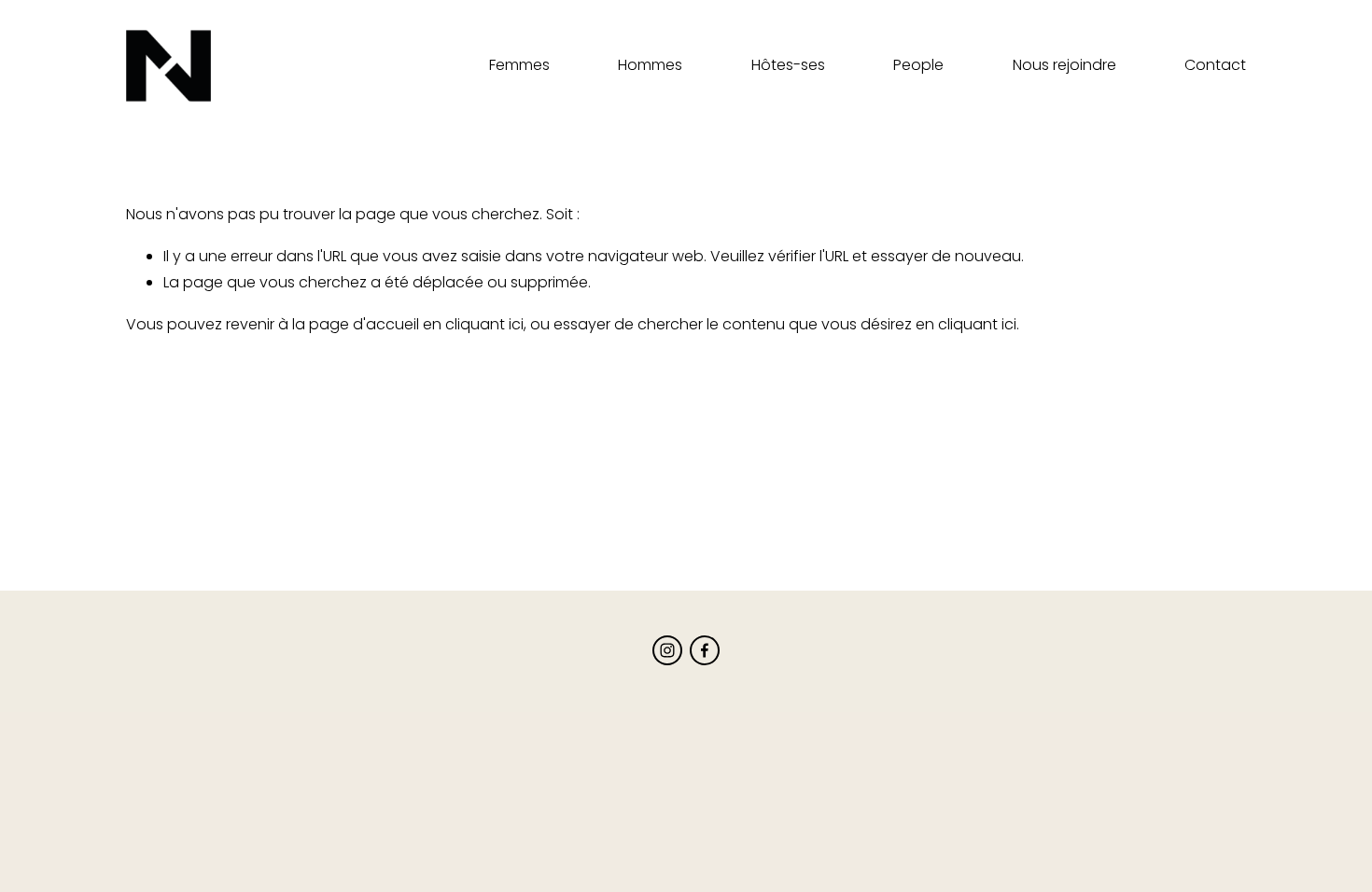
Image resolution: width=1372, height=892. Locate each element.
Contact (1215, 65)
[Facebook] (705, 650)
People (918, 65)
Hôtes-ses (788, 65)
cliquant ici (484, 324)
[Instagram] (667, 650)
